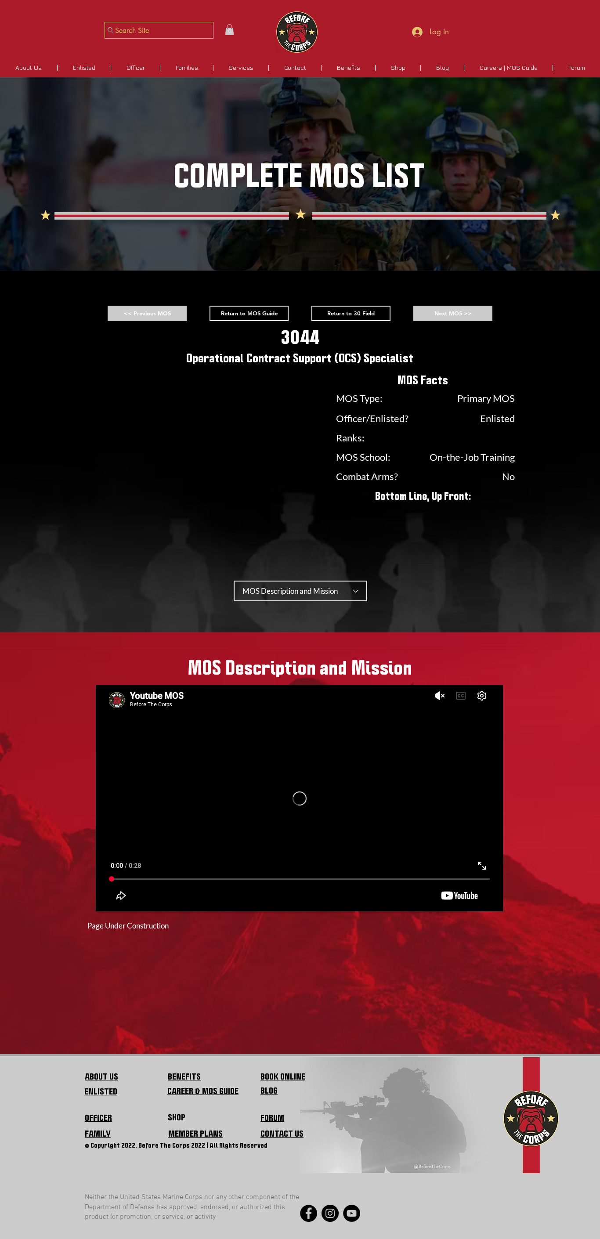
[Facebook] (308, 1213)
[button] (229, 29)
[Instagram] (330, 1213)
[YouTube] (351, 1213)
